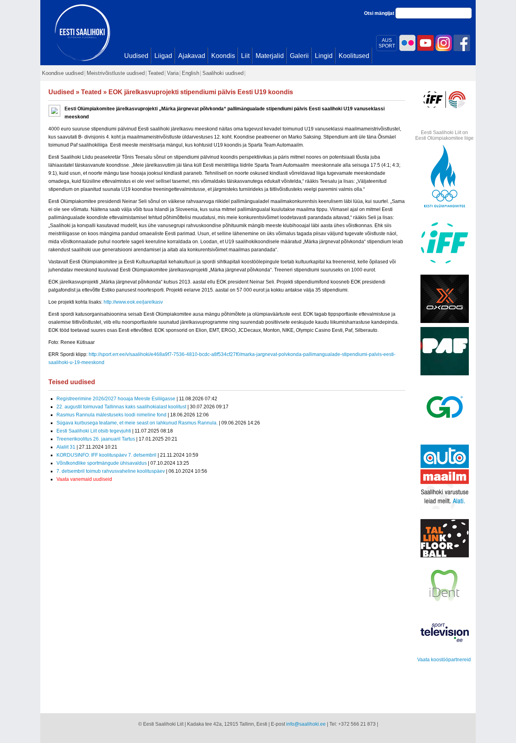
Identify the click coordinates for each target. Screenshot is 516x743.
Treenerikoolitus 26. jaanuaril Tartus (95, 439)
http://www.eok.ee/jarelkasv (133, 302)
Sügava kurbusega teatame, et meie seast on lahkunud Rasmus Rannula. (137, 423)
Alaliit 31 (65, 447)
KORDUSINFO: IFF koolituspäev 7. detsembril (106, 455)
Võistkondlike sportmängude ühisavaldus (101, 463)
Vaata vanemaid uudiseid (84, 479)
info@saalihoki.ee (306, 724)
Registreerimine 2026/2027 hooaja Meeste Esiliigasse (115, 399)
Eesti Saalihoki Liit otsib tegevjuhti (93, 431)
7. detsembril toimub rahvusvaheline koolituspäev (110, 471)
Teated (91, 92)
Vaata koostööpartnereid (444, 659)
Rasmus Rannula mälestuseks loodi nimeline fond (111, 415)
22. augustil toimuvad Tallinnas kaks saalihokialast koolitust (121, 407)
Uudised (61, 92)
